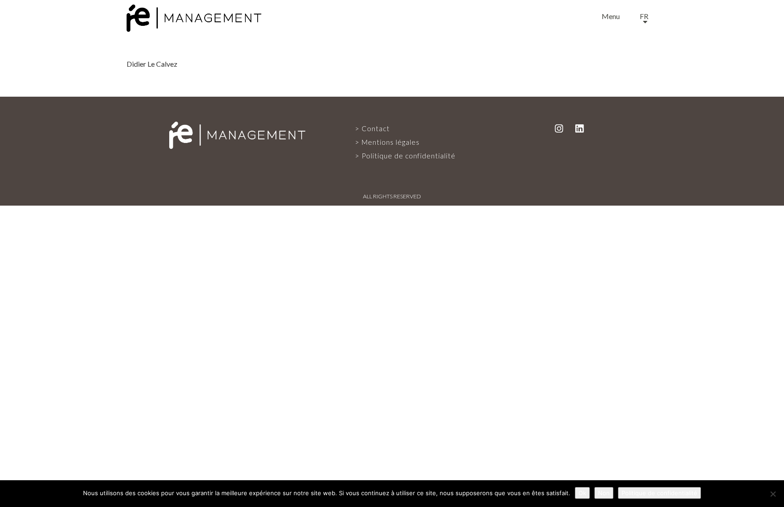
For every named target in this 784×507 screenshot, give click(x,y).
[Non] (772, 493)
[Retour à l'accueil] (194, 16)
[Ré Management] (237, 134)
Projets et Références (392, 253)
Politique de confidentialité (409, 156)
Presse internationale (392, 330)
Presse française (392, 292)
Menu (611, 16)
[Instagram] (559, 128)
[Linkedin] (579, 128)
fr (644, 16)
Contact (392, 368)
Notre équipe (392, 215)
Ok (582, 493)
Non (604, 493)
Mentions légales (391, 142)
